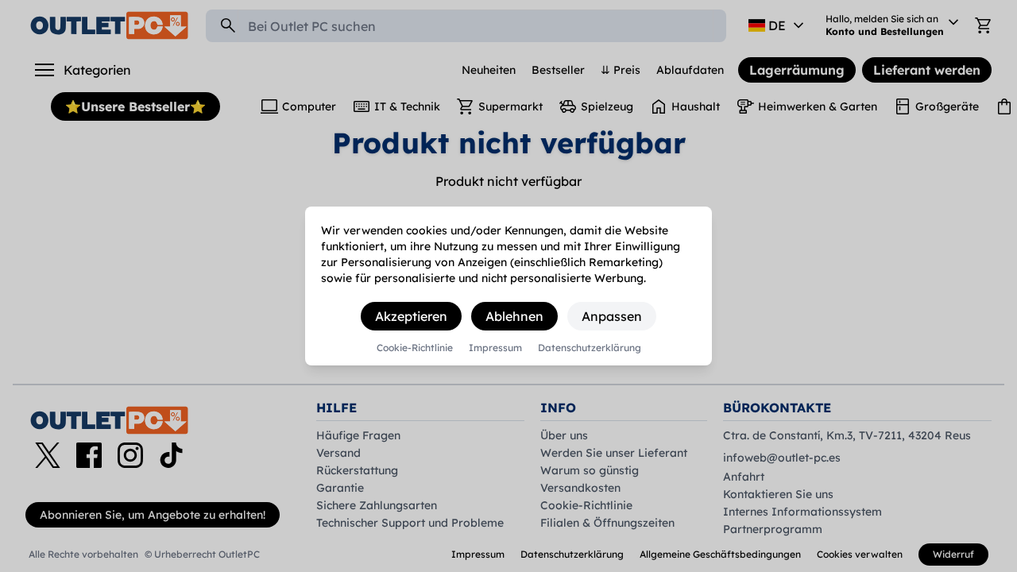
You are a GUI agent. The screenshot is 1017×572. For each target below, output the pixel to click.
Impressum (495, 348)
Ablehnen (514, 316)
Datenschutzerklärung (589, 348)
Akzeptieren (411, 316)
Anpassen (612, 316)
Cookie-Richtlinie (415, 348)
